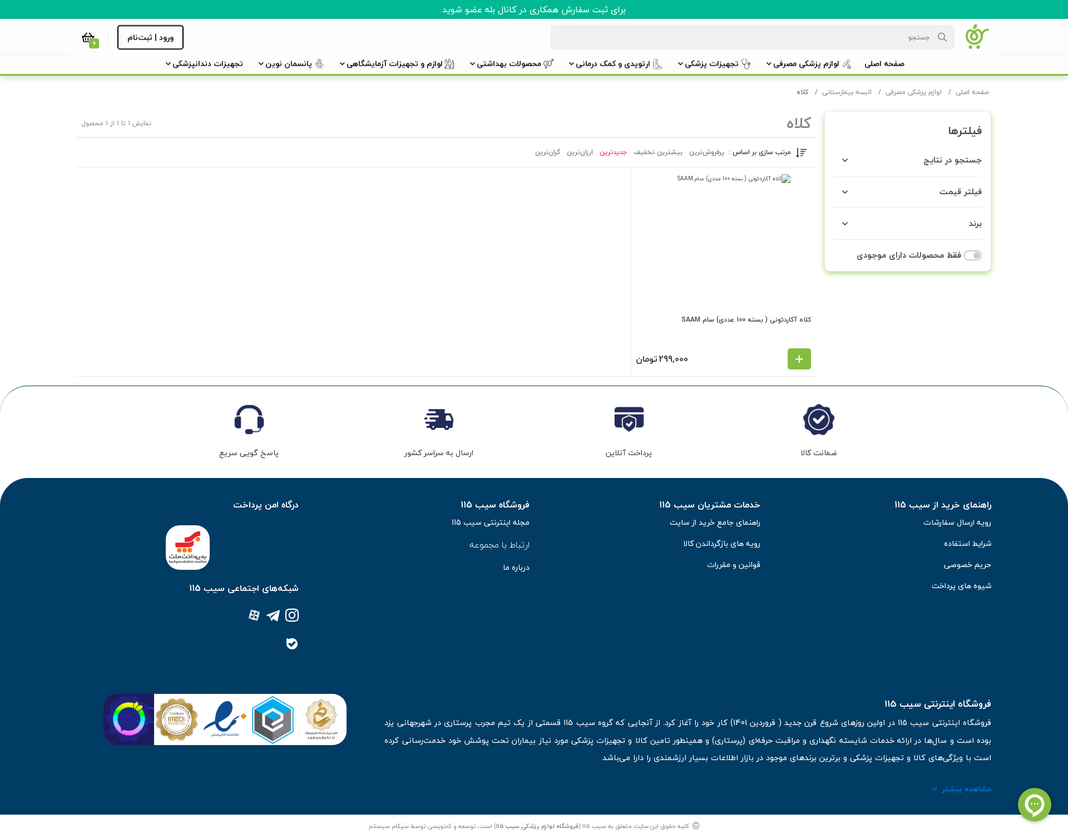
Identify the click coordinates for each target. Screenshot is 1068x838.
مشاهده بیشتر (966, 789)
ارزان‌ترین (580, 152)
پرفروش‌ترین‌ (706, 152)
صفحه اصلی (972, 92)
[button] (884, 64)
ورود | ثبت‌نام (150, 38)
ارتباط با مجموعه (499, 545)
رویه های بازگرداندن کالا (721, 543)
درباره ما (516, 567)
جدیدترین (613, 152)
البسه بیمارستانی (847, 92)
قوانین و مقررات (733, 564)
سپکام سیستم (389, 826)
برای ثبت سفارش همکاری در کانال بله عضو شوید (534, 9)
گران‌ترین (547, 152)
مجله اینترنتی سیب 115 (491, 522)
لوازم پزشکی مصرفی (914, 92)
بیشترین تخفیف (658, 152)
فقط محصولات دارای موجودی (909, 255)
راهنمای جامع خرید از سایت (715, 522)
